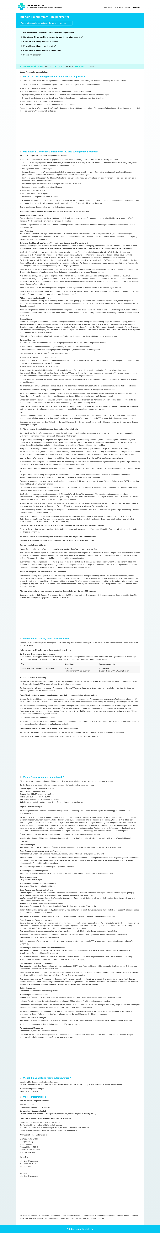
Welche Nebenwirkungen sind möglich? (39, 46)
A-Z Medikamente (122, 7)
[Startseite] (21, 6)
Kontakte (136, 7)
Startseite (108, 7)
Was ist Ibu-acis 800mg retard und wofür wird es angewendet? (48, 33)
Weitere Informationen (32, 55)
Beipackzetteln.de (35, 5)
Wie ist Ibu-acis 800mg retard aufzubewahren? (42, 50)
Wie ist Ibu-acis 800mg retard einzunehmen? (41, 41)
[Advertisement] (123, 46)
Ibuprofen (90, 66)
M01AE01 (70, 66)
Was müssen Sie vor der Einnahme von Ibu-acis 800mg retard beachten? (53, 37)
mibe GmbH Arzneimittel (29, 1176)
